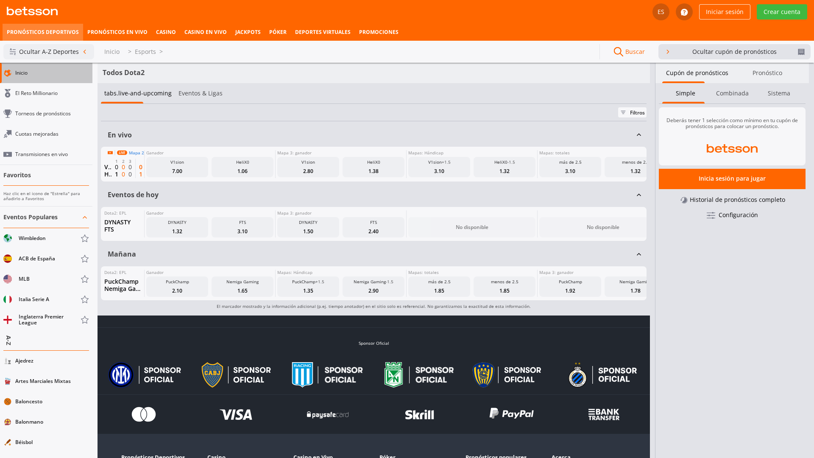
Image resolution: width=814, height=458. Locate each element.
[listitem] (43, 32)
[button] (46, 268)
